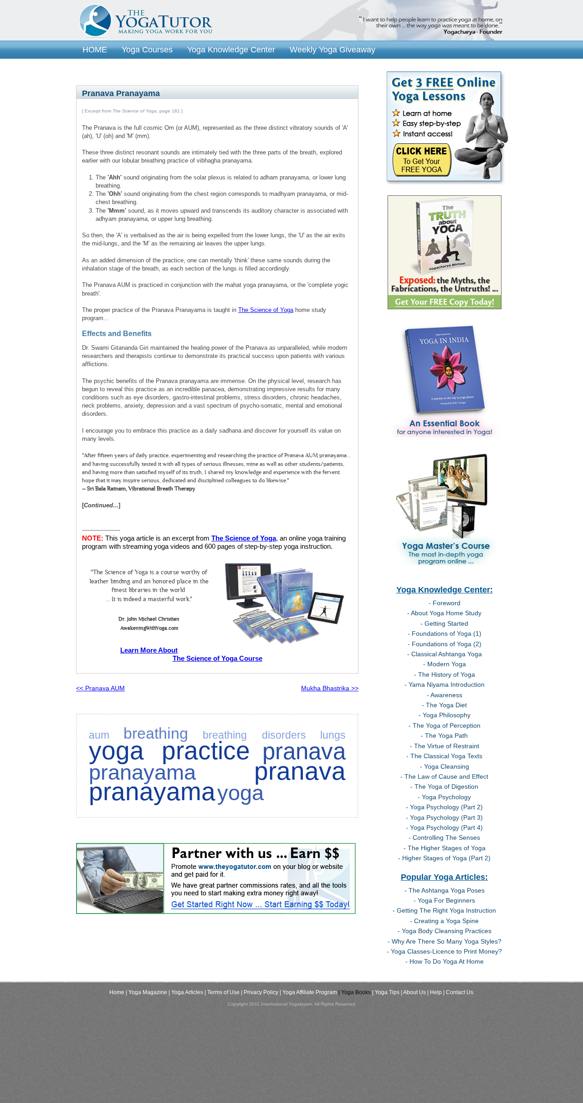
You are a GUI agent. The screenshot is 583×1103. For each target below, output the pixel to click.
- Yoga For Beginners (444, 900)
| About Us (413, 992)
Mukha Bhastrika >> (329, 688)
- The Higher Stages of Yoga (445, 848)
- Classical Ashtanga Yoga (444, 654)
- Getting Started (444, 623)
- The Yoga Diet (444, 705)
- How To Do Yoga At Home (444, 961)
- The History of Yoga (444, 674)
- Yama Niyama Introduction (444, 684)
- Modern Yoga (444, 664)
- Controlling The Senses (444, 837)
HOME (94, 49)
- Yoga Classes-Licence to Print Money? (444, 951)
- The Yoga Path (444, 735)
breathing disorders (254, 735)
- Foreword (444, 603)
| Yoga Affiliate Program (308, 992)
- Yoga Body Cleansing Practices (444, 930)
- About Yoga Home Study (444, 613)
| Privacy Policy (259, 992)
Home (116, 992)
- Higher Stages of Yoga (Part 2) (444, 858)
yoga (240, 793)
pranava (304, 751)
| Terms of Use (222, 992)
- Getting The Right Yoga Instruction (444, 910)
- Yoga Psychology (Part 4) (444, 827)
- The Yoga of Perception (445, 725)
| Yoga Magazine (146, 992)
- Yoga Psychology (444, 797)
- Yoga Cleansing (444, 766)
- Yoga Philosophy (444, 715)
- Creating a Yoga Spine (444, 920)
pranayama (142, 772)
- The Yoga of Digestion (444, 786)
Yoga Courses (147, 49)
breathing (155, 733)
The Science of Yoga (265, 309)
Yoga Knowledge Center (231, 49)
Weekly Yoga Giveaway (332, 49)
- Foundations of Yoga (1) (444, 633)
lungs (333, 735)
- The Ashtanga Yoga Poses (444, 890)
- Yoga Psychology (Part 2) (444, 807)
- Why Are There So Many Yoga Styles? (444, 941)
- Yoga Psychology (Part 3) (444, 817)
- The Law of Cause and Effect (444, 776)
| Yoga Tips (385, 992)
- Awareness (444, 695)
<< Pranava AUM (100, 688)
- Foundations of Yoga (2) (444, 644)
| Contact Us (458, 992)
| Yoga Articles (186, 992)
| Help (434, 992)
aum (99, 735)
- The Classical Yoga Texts (444, 756)
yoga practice (169, 751)
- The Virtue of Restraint (444, 746)
